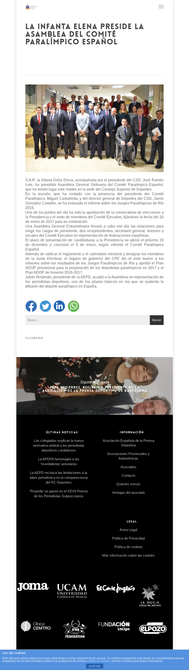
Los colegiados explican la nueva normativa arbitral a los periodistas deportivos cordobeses (58, 445)
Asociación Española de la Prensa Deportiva (128, 443)
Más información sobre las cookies (128, 555)
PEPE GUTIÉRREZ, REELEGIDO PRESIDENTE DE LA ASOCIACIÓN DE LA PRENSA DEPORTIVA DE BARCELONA (94, 386)
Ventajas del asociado (128, 492)
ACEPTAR (94, 666)
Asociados (128, 467)
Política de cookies (128, 547)
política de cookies (98, 661)
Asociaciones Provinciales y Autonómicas (128, 456)
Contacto (128, 475)
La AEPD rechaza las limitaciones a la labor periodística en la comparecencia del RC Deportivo (59, 477)
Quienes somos (128, 484)
